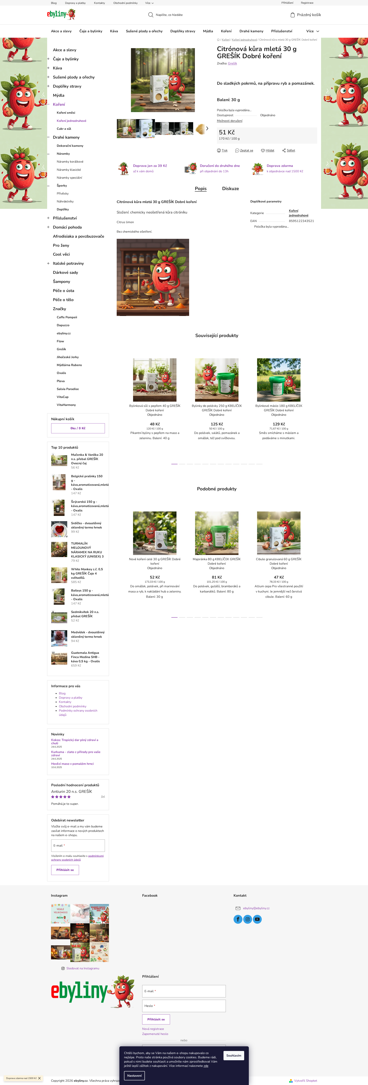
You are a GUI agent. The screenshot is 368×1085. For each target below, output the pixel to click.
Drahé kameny (66, 137)
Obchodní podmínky (125, 3)
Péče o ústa (63, 290)
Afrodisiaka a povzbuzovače (78, 236)
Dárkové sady (65, 272)
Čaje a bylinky (66, 59)
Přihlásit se (65, 870)
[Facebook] (238, 919)
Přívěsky (63, 193)
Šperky (62, 186)
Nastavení (134, 1076)
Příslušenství (65, 218)
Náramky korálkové (70, 162)
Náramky (63, 154)
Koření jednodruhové (71, 121)
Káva (57, 68)
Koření (59, 104)
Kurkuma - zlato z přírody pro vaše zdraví (75, 753)
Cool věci (61, 254)
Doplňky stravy (67, 86)
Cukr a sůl (64, 129)
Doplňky (63, 209)
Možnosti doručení (229, 121)
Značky (59, 309)
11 (259, 617)
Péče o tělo (63, 299)
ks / (78, 428)
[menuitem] (61, 31)
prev (120, 410)
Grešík (232, 63)
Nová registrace (153, 1029)
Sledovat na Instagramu (82, 968)
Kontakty (99, 3)
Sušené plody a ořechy (74, 77)
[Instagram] (247, 919)
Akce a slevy (64, 50)
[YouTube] (257, 919)
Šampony (61, 281)
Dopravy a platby (75, 3)
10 (252, 617)
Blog (54, 3)
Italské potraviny (68, 263)
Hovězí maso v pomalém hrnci (72, 764)
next (314, 410)
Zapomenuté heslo (155, 1034)
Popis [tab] (201, 188)
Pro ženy (61, 245)
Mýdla (58, 95)
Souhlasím (233, 1055)
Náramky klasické (69, 170)
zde (206, 1066)
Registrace (307, 3)
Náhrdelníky (65, 201)
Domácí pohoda (67, 227)
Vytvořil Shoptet (305, 1081)
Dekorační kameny (70, 146)
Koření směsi (66, 113)
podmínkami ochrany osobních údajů (77, 858)
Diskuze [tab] (230, 188)
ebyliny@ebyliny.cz (256, 908)
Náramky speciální (69, 178)
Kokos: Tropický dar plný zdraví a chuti (74, 741)
